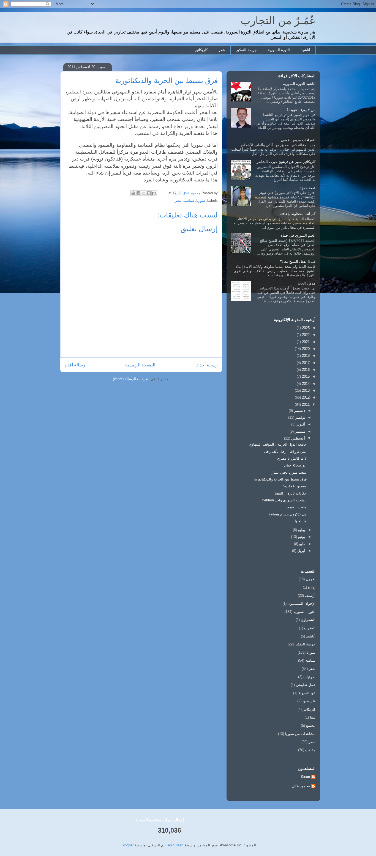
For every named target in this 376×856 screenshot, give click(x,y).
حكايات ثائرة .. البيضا (291, 493)
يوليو (301, 530)
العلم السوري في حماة (298, 235)
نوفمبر (299, 417)
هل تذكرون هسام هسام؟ (288, 514)
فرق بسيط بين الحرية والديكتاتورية (280, 479)
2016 (305, 370)
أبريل (300, 551)
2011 (305, 404)
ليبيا (312, 717)
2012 (305, 397)
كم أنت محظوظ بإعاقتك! (296, 214)
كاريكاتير (201, 50)
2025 (305, 328)
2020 (305, 349)
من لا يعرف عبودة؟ (301, 110)
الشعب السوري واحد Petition (284, 500)
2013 (305, 390)
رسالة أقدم (75, 365)
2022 (305, 335)
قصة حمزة (307, 188)
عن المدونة (306, 693)
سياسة (189, 200)
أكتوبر (300, 424)
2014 (305, 384)
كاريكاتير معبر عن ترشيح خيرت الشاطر (286, 162)
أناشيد (305, 50)
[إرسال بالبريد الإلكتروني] (154, 193)
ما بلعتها (301, 521)
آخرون (310, 579)
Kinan (305, 777)
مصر (178, 200)
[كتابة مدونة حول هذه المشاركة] (149, 193)
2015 (305, 376)
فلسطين (309, 701)
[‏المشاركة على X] (143, 193)
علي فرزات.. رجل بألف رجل (285, 451)
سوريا (200, 200)
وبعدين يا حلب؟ (295, 486)
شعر (222, 50)
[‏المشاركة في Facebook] (138, 193)
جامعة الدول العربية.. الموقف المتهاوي (278, 444)
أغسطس (297, 438)
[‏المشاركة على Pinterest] (133, 193)
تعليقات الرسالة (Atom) (130, 379)
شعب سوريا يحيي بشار (289, 472)
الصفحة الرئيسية (140, 365)
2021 (305, 342)
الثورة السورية (279, 50)
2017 (305, 363)
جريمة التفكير (246, 50)
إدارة (311, 587)
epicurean (175, 845)
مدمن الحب (306, 283)
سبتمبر (299, 431)
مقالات (310, 750)
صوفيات (309, 677)
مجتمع (310, 726)
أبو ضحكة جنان (295, 465)
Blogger (127, 845)
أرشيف (310, 595)
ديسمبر (299, 410)
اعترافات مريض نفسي (298, 140)
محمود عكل (301, 786)
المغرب (309, 628)
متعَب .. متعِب (296, 507)
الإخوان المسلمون (301, 603)
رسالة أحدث (206, 365)
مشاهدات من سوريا (300, 734)
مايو (301, 544)
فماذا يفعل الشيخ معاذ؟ (297, 261)
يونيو (301, 537)
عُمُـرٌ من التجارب (278, 20)
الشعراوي (308, 620)
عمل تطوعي (305, 685)
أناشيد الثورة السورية (299, 84)
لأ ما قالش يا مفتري (292, 458)
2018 (305, 356)
